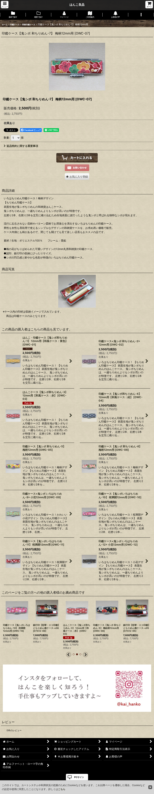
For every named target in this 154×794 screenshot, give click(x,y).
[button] (4, 4)
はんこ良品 (77, 4)
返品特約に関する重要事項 (22, 145)
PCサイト (79, 777)
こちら (61, 789)
